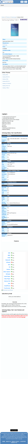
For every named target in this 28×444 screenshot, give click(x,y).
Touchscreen (7, 288)
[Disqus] (15, 338)
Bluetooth (8, 260)
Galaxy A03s (5, 79)
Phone (4, 39)
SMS (9, 253)
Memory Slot (7, 281)
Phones (8, 17)
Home (3, 17)
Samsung (13, 17)
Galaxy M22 (5, 74)
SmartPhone (7, 285)
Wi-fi (9, 264)
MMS (9, 255)
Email (9, 257)
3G (9, 267)
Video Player (7, 278)
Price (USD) (5, 60)
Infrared (8, 262)
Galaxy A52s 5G (6, 85)
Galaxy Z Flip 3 (5, 88)
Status (4, 46)
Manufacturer (6, 43)
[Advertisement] (8, 246)
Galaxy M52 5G (6, 81)
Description (5, 64)
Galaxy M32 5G (6, 77)
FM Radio (8, 274)
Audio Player (7, 276)
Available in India (6, 50)
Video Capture (6, 271)
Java (9, 283)
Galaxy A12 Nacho (6, 83)
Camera (8, 269)
